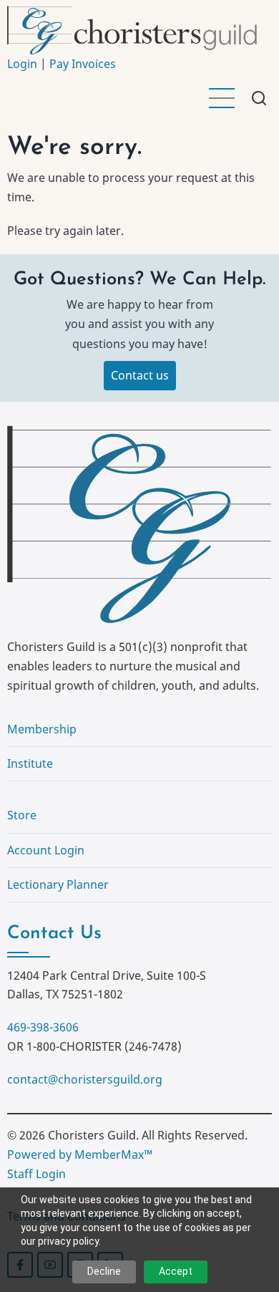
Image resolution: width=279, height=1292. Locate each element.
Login (22, 64)
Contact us (140, 375)
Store (21, 815)
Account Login (45, 850)
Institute (30, 763)
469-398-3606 (43, 1027)
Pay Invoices (82, 64)
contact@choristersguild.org (84, 1079)
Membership (42, 729)
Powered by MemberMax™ (79, 1154)
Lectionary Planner (58, 884)
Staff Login (36, 1174)
